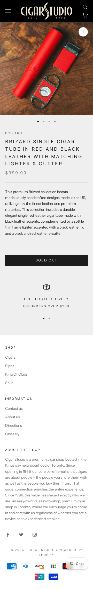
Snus (9, 382)
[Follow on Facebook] (7, 534)
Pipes (9, 366)
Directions (13, 425)
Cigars (10, 357)
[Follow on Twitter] (21, 534)
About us (12, 417)
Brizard (13, 133)
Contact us (14, 408)
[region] (46, 297)
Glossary (12, 434)
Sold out (47, 260)
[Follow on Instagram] (34, 534)
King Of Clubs (16, 374)
